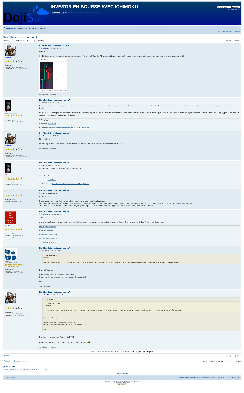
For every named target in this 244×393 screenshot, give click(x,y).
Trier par (128, 351)
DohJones (46, 48)
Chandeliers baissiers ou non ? (20, 37)
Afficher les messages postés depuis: (102, 351)
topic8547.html (52, 123)
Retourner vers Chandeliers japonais (15, 361)
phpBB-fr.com (126, 382)
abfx (44, 102)
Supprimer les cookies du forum (200, 377)
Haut (239, 96)
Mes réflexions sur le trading (48, 234)
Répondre (6, 40)
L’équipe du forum (183, 377)
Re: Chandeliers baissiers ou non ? (54, 100)
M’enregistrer (227, 31)
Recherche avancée (234, 9)
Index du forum (11, 28)
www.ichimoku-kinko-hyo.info (84, 12)
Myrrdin (45, 214)
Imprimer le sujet (234, 27)
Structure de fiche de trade (47, 242)
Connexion (237, 31)
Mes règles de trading (46, 230)
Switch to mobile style (122, 373)
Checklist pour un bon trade (47, 226)
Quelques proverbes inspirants (48, 238)
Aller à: (205, 361)
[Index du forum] (27, 14)
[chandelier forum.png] (46, 75)
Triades (45, 250)
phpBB (116, 381)
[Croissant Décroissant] (146, 351)
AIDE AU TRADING (24, 28)
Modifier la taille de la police (238, 27)
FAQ (218, 31)
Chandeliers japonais (38, 28)
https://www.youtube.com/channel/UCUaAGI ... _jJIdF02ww (70, 127)
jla (43, 193)
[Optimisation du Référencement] (122, 385)
